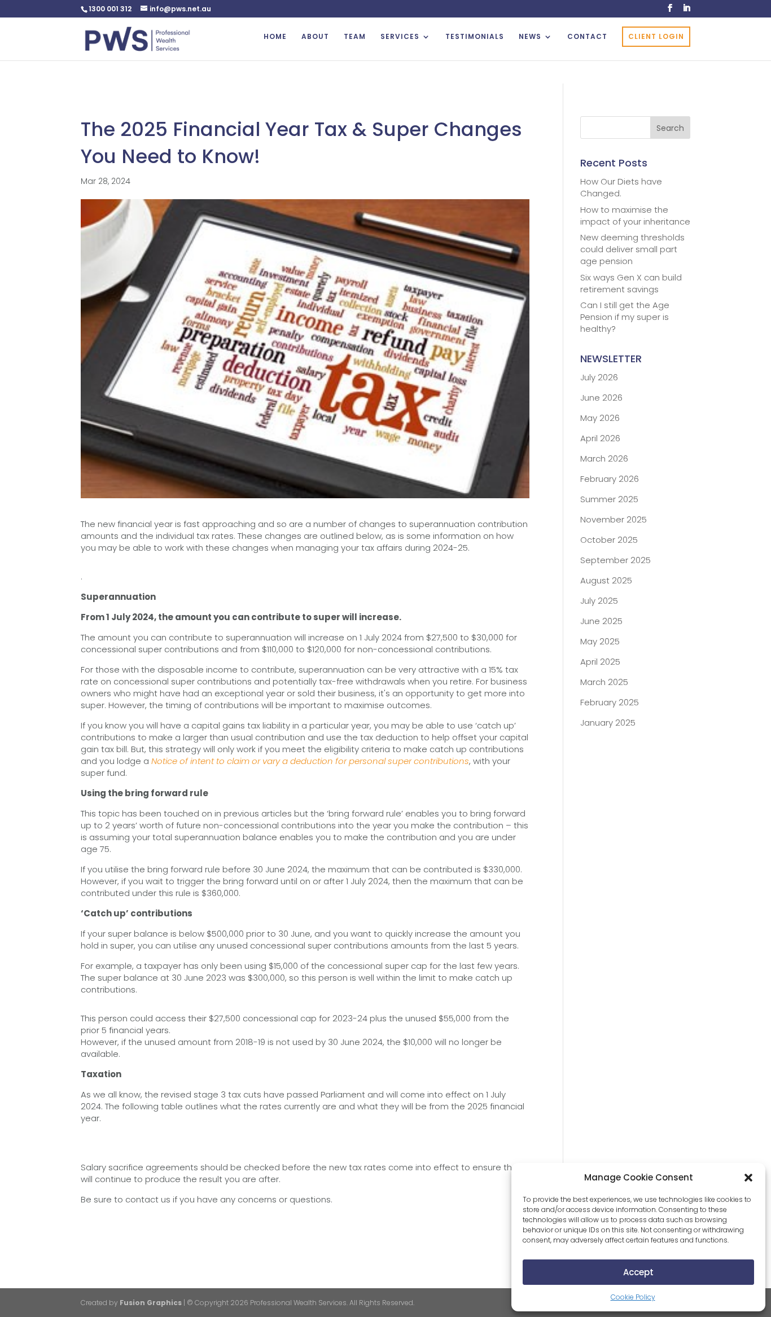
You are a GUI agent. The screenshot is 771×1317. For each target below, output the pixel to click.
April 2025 (600, 662)
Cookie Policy (633, 1297)
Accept (638, 1272)
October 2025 (609, 540)
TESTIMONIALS (474, 37)
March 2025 (604, 682)
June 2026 (601, 397)
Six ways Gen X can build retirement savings (631, 283)
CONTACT (587, 37)
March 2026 (604, 458)
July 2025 (599, 601)
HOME (275, 37)
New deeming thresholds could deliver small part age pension (632, 249)
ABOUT (315, 37)
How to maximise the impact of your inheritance (635, 215)
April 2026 (600, 438)
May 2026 (600, 418)
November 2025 (613, 519)
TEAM (355, 37)
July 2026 (599, 377)
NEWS (530, 37)
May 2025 (600, 641)
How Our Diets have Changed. (621, 187)
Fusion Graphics (151, 1302)
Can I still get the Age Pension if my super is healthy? (624, 317)
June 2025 (601, 621)
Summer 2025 (609, 499)
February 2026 (609, 479)
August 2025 (606, 580)
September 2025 (615, 560)
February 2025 (609, 702)
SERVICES (399, 37)
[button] (748, 1177)
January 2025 (608, 722)
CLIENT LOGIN (656, 36)
